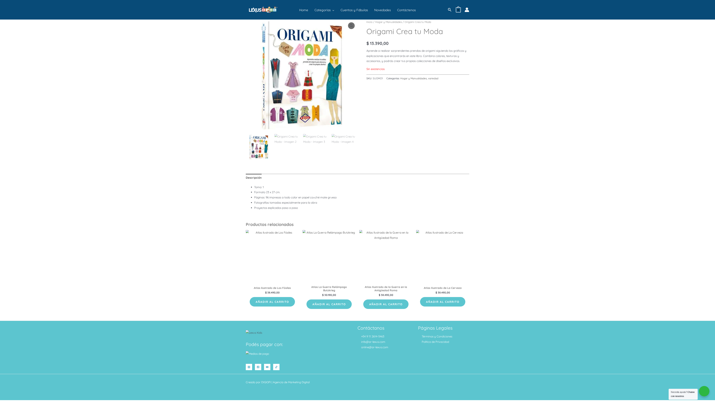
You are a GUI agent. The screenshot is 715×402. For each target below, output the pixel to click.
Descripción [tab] (254, 177)
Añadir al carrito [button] (272, 302)
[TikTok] (276, 367)
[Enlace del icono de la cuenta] (467, 9)
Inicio (369, 21)
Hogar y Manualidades (388, 21)
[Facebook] (258, 367)
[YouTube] (267, 367)
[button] (332, 10)
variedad (433, 78)
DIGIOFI (266, 382)
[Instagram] (249, 367)
